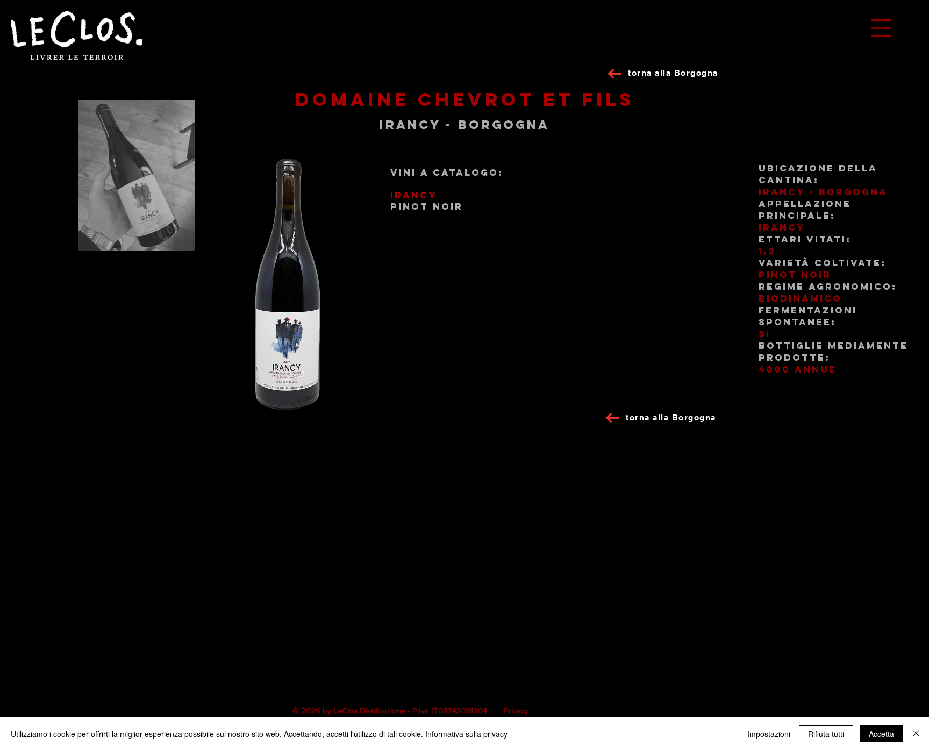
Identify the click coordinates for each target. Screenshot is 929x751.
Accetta (881, 733)
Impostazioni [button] (768, 733)
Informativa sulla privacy (466, 733)
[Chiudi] (916, 733)
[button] (881, 28)
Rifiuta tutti (826, 733)
